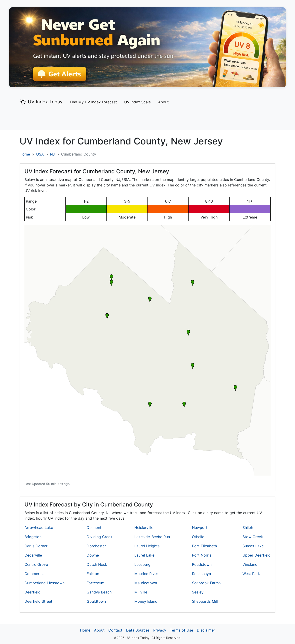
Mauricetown (145, 583)
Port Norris (201, 555)
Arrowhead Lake (38, 527)
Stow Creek (252, 536)
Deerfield (32, 592)
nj (52, 154)
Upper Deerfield (256, 555)
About (163, 102)
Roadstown (202, 564)
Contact (115, 630)
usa (40, 154)
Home (25, 154)
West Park (251, 573)
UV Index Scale (137, 102)
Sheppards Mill (205, 601)
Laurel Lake (144, 555)
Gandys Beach (99, 592)
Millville (140, 592)
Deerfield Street (38, 601)
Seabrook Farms (206, 583)
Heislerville (143, 527)
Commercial (34, 573)
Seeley (198, 592)
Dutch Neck (97, 564)
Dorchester (96, 546)
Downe (93, 555)
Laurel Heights (146, 546)
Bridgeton (32, 536)
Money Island (145, 601)
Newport (199, 527)
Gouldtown (96, 601)
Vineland (249, 564)
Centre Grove (36, 564)
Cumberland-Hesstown (44, 583)
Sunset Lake (253, 546)
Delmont (94, 527)
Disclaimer (206, 630)
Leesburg (142, 564)
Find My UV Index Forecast (93, 102)
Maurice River (146, 573)
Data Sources (138, 630)
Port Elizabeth (204, 546)
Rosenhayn (201, 573)
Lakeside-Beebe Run (152, 536)
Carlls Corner (35, 546)
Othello (198, 536)
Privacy (159, 630)
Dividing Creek (99, 536)
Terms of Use (181, 630)
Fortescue (95, 583)
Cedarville (33, 555)
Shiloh (247, 527)
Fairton (93, 573)
